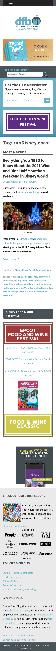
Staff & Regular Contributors (18, 572)
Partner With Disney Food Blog (19, 589)
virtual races (26, 238)
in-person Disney (29, 192)
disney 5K (33, 276)
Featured (41, 270)
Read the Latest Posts (16, 69)
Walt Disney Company (18, 610)
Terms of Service (12, 585)
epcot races (34, 280)
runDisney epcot (44, 284)
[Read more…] (11, 259)
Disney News (21, 270)
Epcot (32, 270)
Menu (11, 3)
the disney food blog (28, 17)
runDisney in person (13, 287)
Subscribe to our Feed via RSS (18, 635)
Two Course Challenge (36, 287)
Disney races (20, 280)
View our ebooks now (14, 526)
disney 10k (21, 276)
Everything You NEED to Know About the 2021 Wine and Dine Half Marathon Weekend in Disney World (26, 168)
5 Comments (30, 181)
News (49, 270)
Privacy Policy (10, 581)
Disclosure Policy (12, 577)
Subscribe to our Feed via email (19, 639)
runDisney (29, 284)
